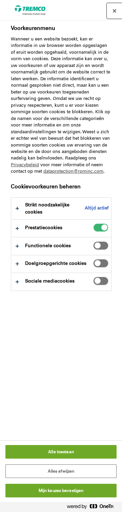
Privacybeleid (25, 164)
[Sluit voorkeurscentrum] (114, 10)
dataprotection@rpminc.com (73, 171)
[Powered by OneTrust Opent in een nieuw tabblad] (93, 508)
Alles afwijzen (61, 471)
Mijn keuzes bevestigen (61, 490)
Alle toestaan (61, 451)
